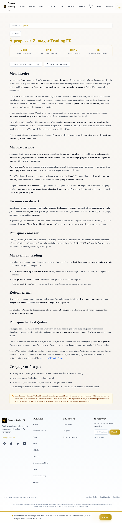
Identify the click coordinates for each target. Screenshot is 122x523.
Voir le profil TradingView (51, 358)
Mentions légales (91, 497)
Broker (61, 6)
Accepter (105, 517)
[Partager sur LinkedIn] (24, 443)
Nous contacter (99, 437)
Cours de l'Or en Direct (40, 463)
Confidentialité (105, 497)
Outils (99, 6)
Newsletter (109, 6)
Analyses (32, 6)
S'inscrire (114, 432)
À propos (36, 482)
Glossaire (82, 6)
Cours (41, 6)
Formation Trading (39, 476)
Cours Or (91, 6)
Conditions (116, 497)
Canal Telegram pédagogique (58, 64)
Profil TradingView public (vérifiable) (27, 64)
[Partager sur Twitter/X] (17, 443)
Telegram (66, 431)
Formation (51, 6)
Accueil (22, 6)
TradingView (67, 424)
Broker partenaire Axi (70, 437)
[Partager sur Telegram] (4, 443)
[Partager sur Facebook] (11, 443)
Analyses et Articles (39, 431)
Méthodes (71, 6)
